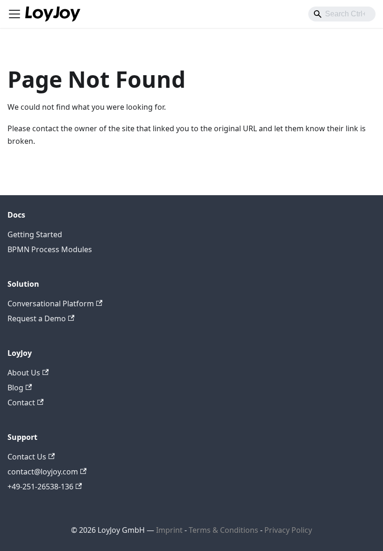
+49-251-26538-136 (40, 486)
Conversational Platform (50, 303)
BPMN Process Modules (49, 249)
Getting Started (34, 234)
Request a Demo (36, 318)
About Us (23, 372)
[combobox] (342, 14)
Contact (21, 402)
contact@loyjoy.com (42, 471)
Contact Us (26, 457)
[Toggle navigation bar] (14, 14)
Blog (15, 387)
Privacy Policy (288, 530)
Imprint (169, 530)
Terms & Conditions (224, 530)
